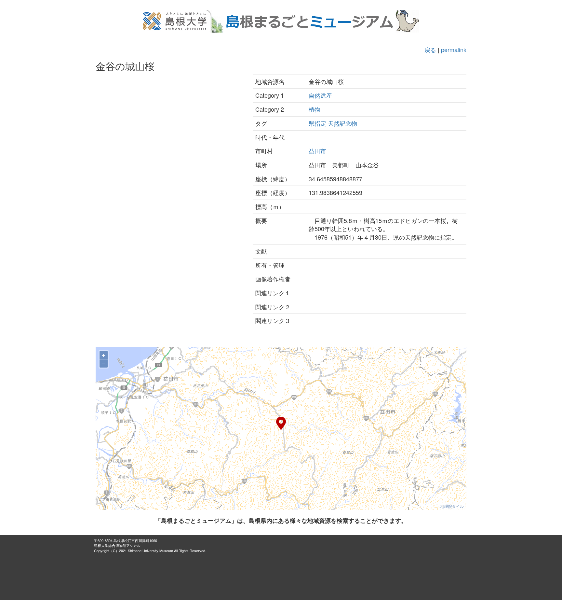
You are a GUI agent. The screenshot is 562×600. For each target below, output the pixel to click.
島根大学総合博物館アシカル (117, 545)
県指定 (317, 123)
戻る (430, 49)
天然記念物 (342, 123)
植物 (314, 109)
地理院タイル (452, 506)
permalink (453, 49)
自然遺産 (320, 95)
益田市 (317, 151)
